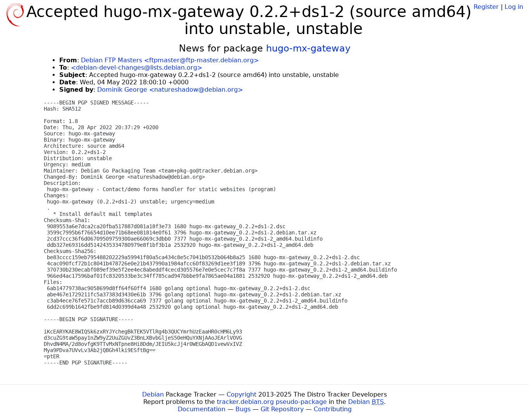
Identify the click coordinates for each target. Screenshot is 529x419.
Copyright (241, 394)
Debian (153, 394)
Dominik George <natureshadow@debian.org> (170, 89)
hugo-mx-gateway (308, 48)
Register (486, 6)
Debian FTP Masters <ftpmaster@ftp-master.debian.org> (170, 60)
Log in (514, 6)
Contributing (333, 409)
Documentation (201, 409)
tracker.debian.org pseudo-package (272, 401)
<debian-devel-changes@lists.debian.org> (136, 67)
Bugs (243, 409)
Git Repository (282, 409)
